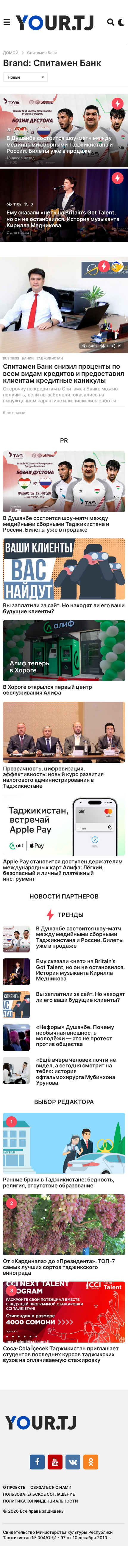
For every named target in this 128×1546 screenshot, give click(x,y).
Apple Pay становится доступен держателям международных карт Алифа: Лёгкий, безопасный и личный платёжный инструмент (63, 870)
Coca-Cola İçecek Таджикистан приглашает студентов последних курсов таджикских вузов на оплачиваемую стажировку (61, 1354)
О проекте (14, 1487)
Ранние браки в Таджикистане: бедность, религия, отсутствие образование (58, 1182)
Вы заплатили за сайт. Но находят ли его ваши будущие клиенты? (64, 608)
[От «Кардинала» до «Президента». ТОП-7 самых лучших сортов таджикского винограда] (64, 1224)
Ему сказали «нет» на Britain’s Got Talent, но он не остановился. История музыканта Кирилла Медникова (63, 218)
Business (11, 358)
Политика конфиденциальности (40, 1501)
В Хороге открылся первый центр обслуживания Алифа (47, 690)
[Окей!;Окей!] (118, 266)
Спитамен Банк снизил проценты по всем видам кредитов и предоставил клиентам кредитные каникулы (63, 373)
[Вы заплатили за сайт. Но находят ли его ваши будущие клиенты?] (64, 569)
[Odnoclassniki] (90, 1462)
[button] (6, 22)
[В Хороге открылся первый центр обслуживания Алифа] (64, 650)
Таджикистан (50, 358)
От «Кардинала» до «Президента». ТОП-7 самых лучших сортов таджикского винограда (59, 1267)
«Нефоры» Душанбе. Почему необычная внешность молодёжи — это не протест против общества (75, 1035)
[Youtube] (55, 1462)
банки (28, 358)
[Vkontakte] (72, 1462)
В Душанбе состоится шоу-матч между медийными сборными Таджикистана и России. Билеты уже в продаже (60, 144)
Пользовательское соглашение (39, 1494)
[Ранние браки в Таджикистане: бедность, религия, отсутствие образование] (64, 1143)
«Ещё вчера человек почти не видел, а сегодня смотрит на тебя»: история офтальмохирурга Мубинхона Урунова (76, 1071)
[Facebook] (37, 1462)
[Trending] (118, 104)
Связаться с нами (50, 1487)
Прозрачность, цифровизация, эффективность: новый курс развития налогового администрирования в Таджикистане (53, 777)
